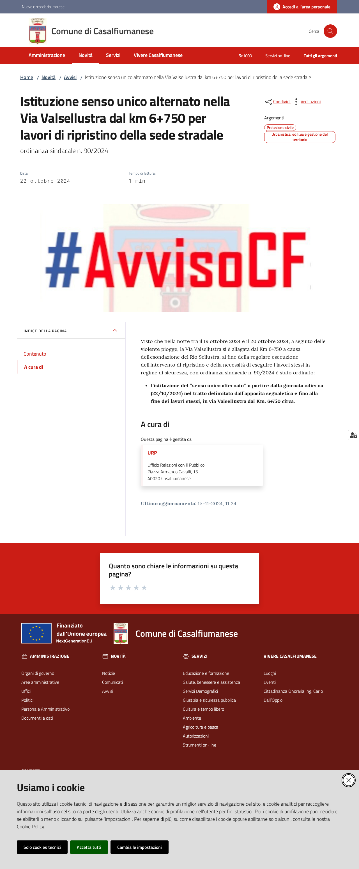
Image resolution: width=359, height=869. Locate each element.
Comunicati (112, 682)
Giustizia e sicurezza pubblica (209, 700)
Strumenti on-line (199, 744)
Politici (27, 700)
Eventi (270, 682)
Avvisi (70, 77)
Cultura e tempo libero (203, 709)
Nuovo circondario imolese (43, 7)
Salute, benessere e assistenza (211, 682)
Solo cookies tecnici (42, 847)
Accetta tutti (89, 847)
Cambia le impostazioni (139, 847)
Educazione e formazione (206, 673)
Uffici (26, 691)
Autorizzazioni (196, 736)
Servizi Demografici (200, 691)
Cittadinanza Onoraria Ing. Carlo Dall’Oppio (293, 695)
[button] (330, 31)
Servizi (200, 656)
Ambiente (192, 718)
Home (26, 77)
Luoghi (270, 673)
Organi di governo (37, 673)
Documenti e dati (37, 718)
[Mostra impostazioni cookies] (353, 435)
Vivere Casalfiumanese (290, 656)
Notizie (108, 673)
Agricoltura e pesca (200, 727)
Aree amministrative (40, 682)
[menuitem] (47, 55)
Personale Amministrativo (45, 709)
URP (152, 452)
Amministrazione (49, 656)
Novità (49, 77)
